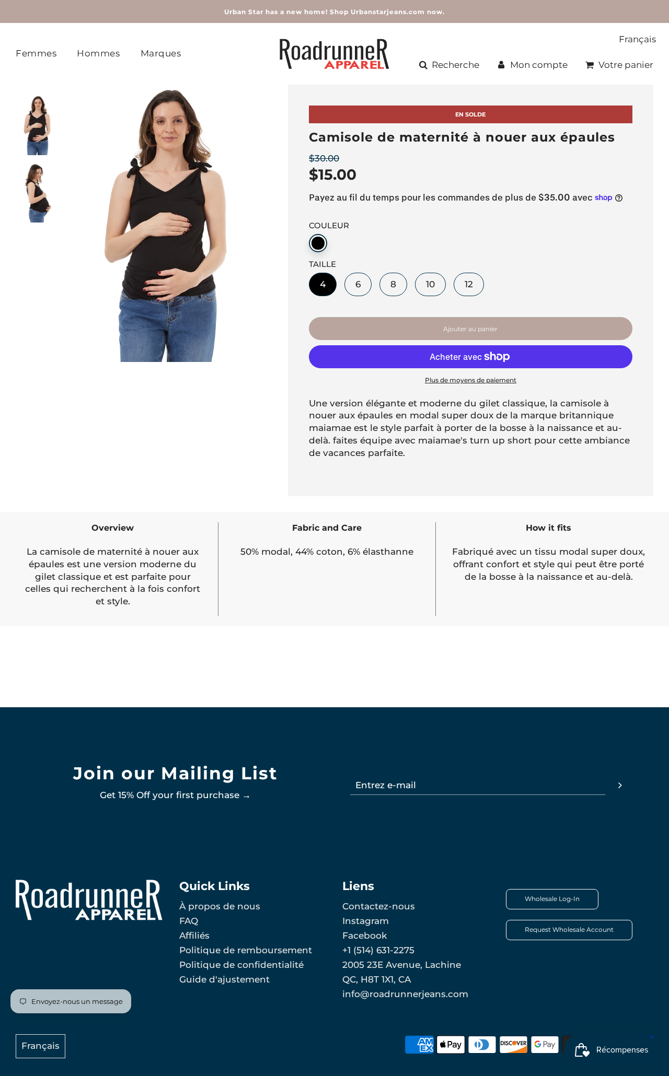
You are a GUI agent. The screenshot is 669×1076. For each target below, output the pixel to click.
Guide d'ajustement (224, 979)
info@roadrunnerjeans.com (405, 994)
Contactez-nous (378, 906)
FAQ (188, 921)
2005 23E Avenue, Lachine (401, 965)
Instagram (365, 921)
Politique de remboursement (245, 950)
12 (469, 284)
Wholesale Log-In (552, 899)
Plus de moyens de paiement (470, 380)
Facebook (364, 935)
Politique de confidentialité (241, 965)
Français (637, 39)
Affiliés (194, 935)
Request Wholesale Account (569, 929)
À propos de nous (219, 906)
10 (430, 284)
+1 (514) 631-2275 (378, 950)
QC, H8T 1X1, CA (376, 979)
